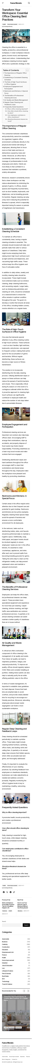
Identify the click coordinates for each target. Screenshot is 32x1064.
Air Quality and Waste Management (16, 100)
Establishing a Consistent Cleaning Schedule (16, 79)
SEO (3, 979)
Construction (6, 947)
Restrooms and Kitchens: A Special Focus (16, 92)
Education (5, 949)
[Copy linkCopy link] (14, 892)
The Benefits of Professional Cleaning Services (13, 97)
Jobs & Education (7, 965)
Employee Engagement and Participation (13, 88)
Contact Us (14, 1059)
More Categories (6, 1059)
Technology (5, 981)
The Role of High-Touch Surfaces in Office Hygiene (15, 83)
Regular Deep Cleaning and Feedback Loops (14, 103)
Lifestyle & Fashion (7, 971)
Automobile (5, 939)
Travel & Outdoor (7, 984)
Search (4, 921)
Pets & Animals (6, 973)
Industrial (4, 963)
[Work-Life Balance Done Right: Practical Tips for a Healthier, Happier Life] (9, 906)
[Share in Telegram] (10, 892)
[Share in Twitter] (7, 892)
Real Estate (5, 976)
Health (4, 24)
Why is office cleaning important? (17, 109)
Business (5, 911)
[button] (3, 3)
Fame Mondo (16, 3)
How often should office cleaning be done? (18, 112)
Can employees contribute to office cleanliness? (16, 116)
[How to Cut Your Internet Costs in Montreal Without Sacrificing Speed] (23, 906)
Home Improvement (12, 24)
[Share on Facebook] (3, 892)
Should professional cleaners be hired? (18, 120)
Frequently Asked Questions (14, 107)
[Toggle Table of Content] (26, 70)
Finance (4, 955)
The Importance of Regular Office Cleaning (15, 74)
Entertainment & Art (8, 952)
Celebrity (5, 944)
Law (3, 968)
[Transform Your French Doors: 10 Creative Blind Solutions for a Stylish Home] (16, 1012)
